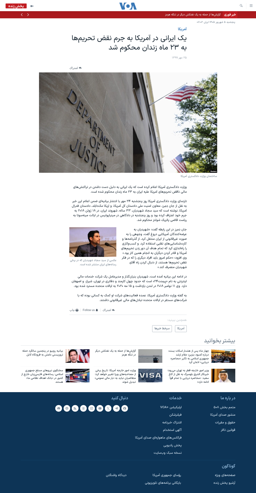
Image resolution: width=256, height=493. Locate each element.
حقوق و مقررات (225, 422)
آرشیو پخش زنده (224, 483)
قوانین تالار (228, 430)
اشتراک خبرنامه (172, 422)
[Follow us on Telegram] (116, 408)
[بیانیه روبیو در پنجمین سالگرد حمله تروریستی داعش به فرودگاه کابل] (77, 356)
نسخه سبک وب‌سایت (168, 453)
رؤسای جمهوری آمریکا (167, 475)
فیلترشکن (175, 415)
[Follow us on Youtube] (99, 408)
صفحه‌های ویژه (225, 475)
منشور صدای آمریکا (222, 415)
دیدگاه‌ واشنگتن (116, 475)
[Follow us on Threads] (83, 408)
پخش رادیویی (172, 445)
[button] (28, 15)
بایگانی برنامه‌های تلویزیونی (163, 483)
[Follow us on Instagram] (91, 408)
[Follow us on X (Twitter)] (108, 408)
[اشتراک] (58, 408)
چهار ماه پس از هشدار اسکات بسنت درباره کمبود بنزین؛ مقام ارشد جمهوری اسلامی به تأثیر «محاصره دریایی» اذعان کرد (154, 15)
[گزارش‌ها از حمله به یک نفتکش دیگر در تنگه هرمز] (150, 356)
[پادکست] (67, 408)
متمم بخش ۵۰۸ (224, 407)
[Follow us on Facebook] (124, 408)
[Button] (75, 68)
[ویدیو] (32, 6)
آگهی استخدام (172, 430)
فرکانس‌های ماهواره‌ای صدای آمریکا (158, 437)
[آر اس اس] (75, 408)
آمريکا (182, 29)
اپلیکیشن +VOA (171, 407)
